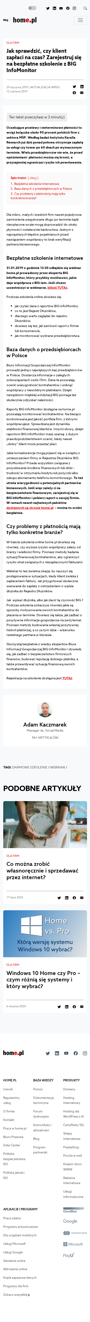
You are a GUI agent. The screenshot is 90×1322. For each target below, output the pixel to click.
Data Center (11, 1145)
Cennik (8, 1089)
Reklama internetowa (71, 1180)
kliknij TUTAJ (57, 287)
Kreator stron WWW (72, 1166)
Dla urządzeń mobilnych (20, 1235)
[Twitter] (46, 8)
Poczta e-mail (72, 1156)
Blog (36, 1139)
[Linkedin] (53, 8)
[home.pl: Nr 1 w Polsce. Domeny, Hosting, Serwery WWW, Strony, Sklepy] (13, 1054)
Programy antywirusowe (20, 1227)
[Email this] (80, 92)
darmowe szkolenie (29, 767)
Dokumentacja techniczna (43, 1100)
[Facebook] (66, 8)
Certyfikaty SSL (73, 1125)
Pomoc (38, 1089)
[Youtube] (59, 8)
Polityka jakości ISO (13, 1175)
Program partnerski (40, 1150)
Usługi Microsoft (14, 1244)
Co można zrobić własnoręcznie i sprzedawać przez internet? (42, 870)
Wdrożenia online (15, 1269)
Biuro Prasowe (13, 1137)
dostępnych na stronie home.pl (30, 507)
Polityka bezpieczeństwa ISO (14, 1159)
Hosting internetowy (71, 1100)
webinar (57, 767)
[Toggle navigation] (80, 20)
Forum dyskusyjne (41, 1114)
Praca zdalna (12, 1218)
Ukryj (33, 178)
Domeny (69, 1089)
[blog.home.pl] (19, 20)
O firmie (9, 1111)
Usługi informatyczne (73, 1194)
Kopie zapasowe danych (20, 1278)
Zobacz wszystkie (15, 1295)
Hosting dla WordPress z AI (73, 1114)
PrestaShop (71, 1147)
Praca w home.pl (15, 1128)
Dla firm (12, 43)
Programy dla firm (15, 1286)
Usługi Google (13, 1252)
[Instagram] (72, 8)
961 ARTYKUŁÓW (45, 737)
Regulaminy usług (11, 1100)
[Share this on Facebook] (72, 92)
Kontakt (8, 1120)
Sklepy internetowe (71, 1136)
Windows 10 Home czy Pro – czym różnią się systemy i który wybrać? (43, 979)
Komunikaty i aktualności (42, 1127)
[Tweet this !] (72, 86)
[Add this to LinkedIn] (80, 86)
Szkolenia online (14, 1261)
